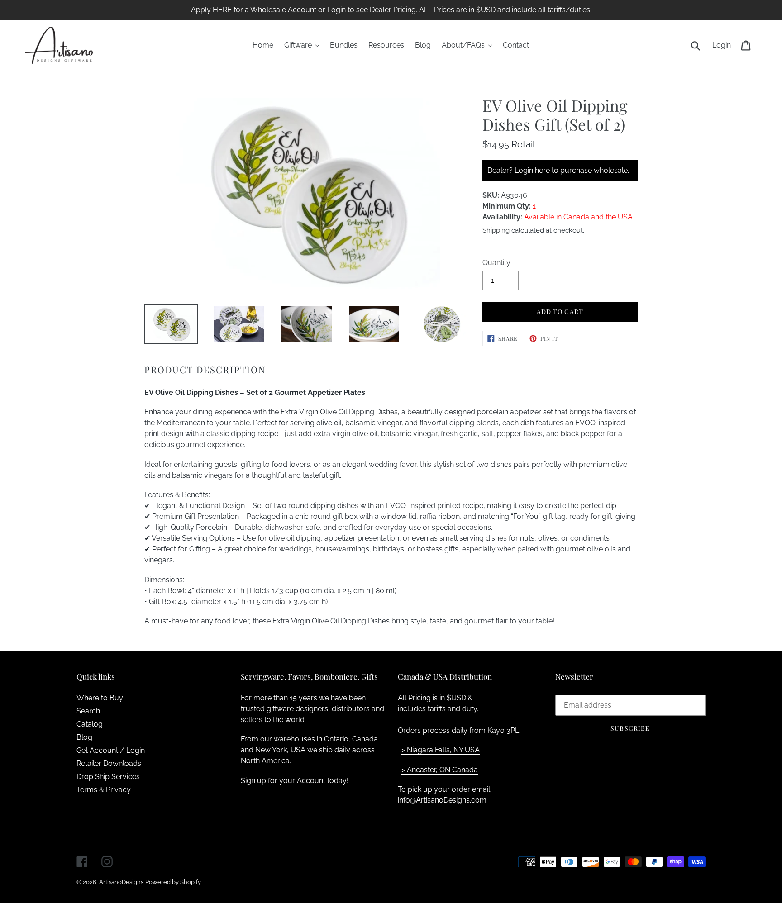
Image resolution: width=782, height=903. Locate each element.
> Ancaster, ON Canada (439, 769)
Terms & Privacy (103, 789)
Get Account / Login (110, 750)
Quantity (496, 262)
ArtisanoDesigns (121, 882)
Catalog (89, 724)
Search (88, 711)
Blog (84, 737)
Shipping (496, 230)
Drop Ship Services (108, 776)
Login (724, 44)
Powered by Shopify (173, 882)
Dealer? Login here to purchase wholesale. (558, 170)
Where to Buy (99, 698)
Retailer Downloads (108, 763)
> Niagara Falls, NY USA (440, 750)
